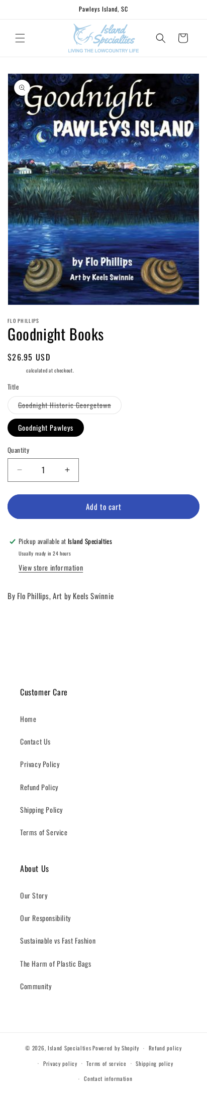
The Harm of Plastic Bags (55, 963)
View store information (51, 567)
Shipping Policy (41, 809)
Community (35, 986)
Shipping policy (154, 1063)
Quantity (18, 450)
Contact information (108, 1078)
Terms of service (106, 1063)
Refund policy (165, 1048)
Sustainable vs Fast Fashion (57, 940)
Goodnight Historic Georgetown (70, 406)
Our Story (33, 895)
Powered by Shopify (115, 1048)
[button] (20, 38)
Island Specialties (69, 1048)
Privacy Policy (39, 764)
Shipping (16, 370)
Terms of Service (44, 832)
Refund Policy (39, 787)
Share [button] (26, 626)
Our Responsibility (45, 918)
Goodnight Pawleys (45, 427)
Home (28, 718)
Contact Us (35, 741)
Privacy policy (60, 1063)
